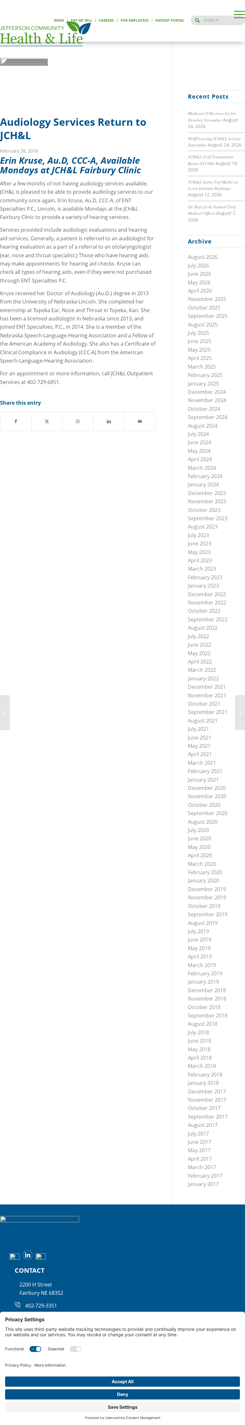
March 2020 (202, 863)
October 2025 (204, 307)
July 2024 (198, 434)
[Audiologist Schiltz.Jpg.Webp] (24, 62)
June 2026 (199, 273)
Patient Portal (169, 20)
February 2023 (205, 577)
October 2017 (204, 1108)
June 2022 (199, 644)
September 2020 (207, 813)
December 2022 (207, 594)
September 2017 (207, 1116)
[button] (236, 14)
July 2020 (198, 830)
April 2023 (200, 560)
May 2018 (199, 1049)
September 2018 (207, 1015)
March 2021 (202, 762)
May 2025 (199, 349)
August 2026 (203, 256)
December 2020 (207, 787)
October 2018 (204, 1007)
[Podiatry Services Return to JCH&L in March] (5, 712)
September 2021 (207, 712)
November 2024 (207, 400)
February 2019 (205, 973)
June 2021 (199, 737)
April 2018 (200, 1057)
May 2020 (199, 847)
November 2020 (207, 796)
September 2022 (207, 619)
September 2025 (207, 315)
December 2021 (207, 686)
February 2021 (205, 771)
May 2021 (199, 745)
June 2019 (199, 939)
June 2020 (199, 838)
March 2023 (202, 568)
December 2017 (207, 1091)
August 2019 (203, 922)
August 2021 (203, 720)
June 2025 (199, 341)
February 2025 (205, 375)
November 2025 (207, 299)
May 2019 (199, 948)
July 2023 (198, 535)
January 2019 (203, 981)
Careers (106, 20)
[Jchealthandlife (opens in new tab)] (12, 1257)
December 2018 (207, 990)
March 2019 (202, 965)
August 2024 (203, 425)
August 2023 (203, 526)
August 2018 (203, 1023)
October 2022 (204, 610)
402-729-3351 (41, 1305)
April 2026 (200, 290)
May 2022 (199, 653)
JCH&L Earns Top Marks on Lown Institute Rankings (213, 185)
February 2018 (205, 1074)
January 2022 (203, 678)
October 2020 (204, 804)
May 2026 (199, 282)
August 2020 (203, 821)
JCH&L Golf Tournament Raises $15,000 (210, 160)
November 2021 (207, 695)
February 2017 (205, 1175)
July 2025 (198, 332)
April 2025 (200, 358)
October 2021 (204, 703)
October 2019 (204, 906)
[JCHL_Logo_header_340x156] (45, 34)
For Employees (135, 20)
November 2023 (207, 501)
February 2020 (205, 872)
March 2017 (202, 1167)
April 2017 (200, 1158)
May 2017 (199, 1150)
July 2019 (198, 931)
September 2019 (207, 914)
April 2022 (200, 661)
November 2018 (207, 998)
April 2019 (200, 956)
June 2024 (199, 442)
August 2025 (203, 324)
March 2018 (202, 1065)
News (59, 20)
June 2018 (199, 1040)
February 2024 (205, 476)
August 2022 (203, 627)
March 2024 (202, 467)
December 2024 (207, 391)
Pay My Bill (81, 20)
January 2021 (203, 779)
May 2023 (199, 552)
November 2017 (207, 1099)
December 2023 (207, 493)
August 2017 (203, 1125)
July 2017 (198, 1133)
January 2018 (203, 1082)
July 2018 (198, 1032)
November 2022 (207, 602)
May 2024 (199, 450)
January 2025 (203, 383)
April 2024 (200, 459)
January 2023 (203, 585)
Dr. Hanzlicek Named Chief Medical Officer (212, 210)
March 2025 (202, 366)
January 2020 (203, 880)
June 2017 (199, 1141)
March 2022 (202, 669)
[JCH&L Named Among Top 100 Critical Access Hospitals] (240, 712)
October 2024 (204, 408)
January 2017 (203, 1184)
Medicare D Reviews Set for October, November (212, 116)
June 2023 (199, 543)
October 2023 (204, 510)
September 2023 (207, 518)
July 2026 (198, 265)
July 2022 (198, 636)
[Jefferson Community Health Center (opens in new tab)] (26, 1257)
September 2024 (207, 417)
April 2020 (200, 855)
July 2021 (198, 728)
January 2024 (203, 484)
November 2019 (207, 897)
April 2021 (200, 754)
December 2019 (207, 889)
